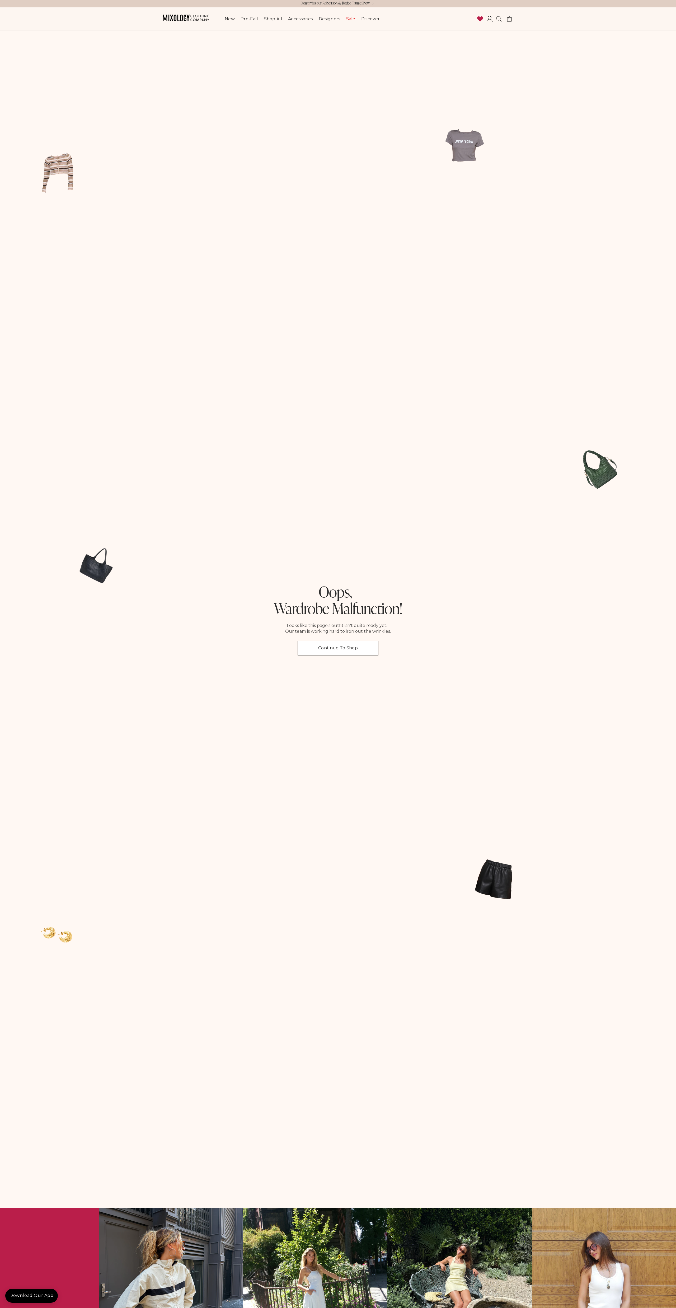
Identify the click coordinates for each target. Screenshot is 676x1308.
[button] (499, 19)
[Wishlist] (480, 19)
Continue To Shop (338, 647)
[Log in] (489, 19)
